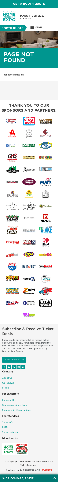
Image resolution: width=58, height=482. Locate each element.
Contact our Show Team (14, 405)
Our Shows (8, 383)
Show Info (7, 422)
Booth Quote (12, 28)
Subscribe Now (14, 359)
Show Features (10, 432)
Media (5, 388)
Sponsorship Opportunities (16, 410)
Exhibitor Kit (8, 400)
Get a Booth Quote (29, 3)
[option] (29, 49)
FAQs (5, 427)
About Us (7, 378)
